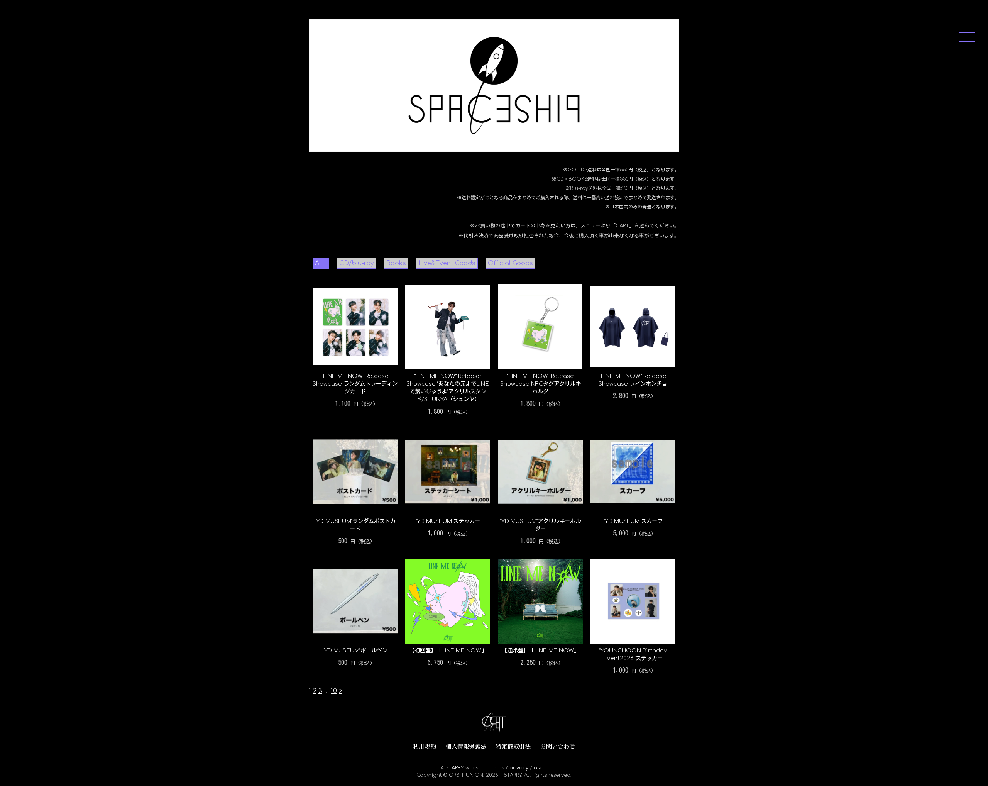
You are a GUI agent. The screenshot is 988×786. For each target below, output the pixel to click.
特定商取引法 (513, 746)
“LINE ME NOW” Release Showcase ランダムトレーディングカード (355, 384)
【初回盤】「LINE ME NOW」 (448, 650)
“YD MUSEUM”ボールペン (355, 650)
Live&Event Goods (446, 263)
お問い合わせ (557, 746)
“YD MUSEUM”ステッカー (448, 521)
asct (539, 768)
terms (496, 768)
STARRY (454, 768)
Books (396, 263)
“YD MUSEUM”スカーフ (633, 521)
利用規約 (424, 746)
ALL (321, 263)
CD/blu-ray (356, 263)
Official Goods (510, 263)
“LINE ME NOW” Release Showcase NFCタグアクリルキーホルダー (540, 384)
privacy (518, 768)
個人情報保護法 (466, 746)
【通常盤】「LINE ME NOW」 (540, 650)
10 (334, 691)
